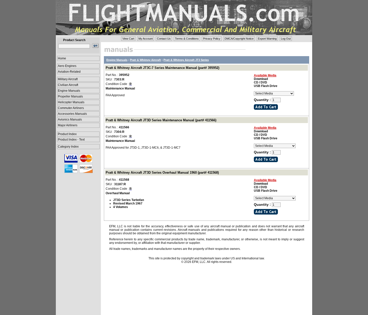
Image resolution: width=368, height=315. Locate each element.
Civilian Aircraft (68, 85)
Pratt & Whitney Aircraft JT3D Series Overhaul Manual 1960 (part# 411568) (162, 172)
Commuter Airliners (71, 108)
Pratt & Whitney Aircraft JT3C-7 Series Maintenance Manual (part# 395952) (162, 68)
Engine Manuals (69, 90)
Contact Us (164, 38)
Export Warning (267, 38)
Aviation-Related (69, 71)
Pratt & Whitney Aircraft (145, 59)
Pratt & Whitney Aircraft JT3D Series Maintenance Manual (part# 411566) (161, 120)
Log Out (286, 38)
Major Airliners (67, 125)
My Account (145, 38)
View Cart (128, 38)
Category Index (68, 146)
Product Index (67, 134)
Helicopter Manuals (71, 102)
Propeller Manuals (70, 96)
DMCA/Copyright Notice (239, 38)
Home (62, 58)
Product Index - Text (71, 139)
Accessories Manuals (72, 114)
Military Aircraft (68, 79)
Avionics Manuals (70, 119)
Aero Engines (67, 66)
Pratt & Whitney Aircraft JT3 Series (186, 59)
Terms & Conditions (187, 38)
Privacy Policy (211, 38)
